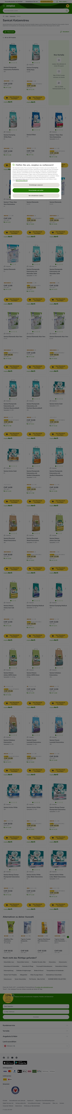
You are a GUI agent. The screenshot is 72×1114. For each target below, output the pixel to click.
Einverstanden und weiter (36, 190)
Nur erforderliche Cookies (36, 195)
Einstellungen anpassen (36, 185)
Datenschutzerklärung (21, 180)
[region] (36, 180)
